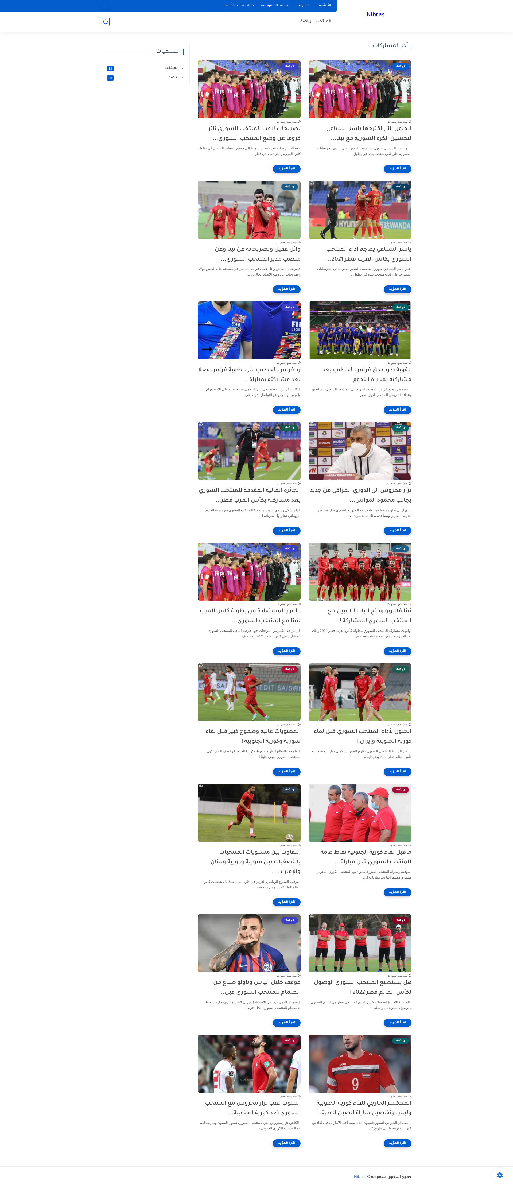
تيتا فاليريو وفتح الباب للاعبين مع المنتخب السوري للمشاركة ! (369, 616)
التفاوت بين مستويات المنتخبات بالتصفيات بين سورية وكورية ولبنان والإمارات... (256, 863)
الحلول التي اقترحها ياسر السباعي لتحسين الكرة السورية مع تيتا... (368, 134)
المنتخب (323, 21)
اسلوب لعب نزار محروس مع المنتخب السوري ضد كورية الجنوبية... (253, 1109)
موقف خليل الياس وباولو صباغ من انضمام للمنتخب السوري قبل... (257, 988)
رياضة (306, 21)
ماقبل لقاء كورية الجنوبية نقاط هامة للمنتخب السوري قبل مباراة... (365, 858)
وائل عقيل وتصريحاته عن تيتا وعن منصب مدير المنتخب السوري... (258, 255)
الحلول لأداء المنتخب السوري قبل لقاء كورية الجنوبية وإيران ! (362, 737)
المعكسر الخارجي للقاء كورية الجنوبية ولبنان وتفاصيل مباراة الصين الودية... (363, 1109)
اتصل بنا (304, 6)
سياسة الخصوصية (276, 6)
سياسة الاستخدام (240, 6)
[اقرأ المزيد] (397, 169)
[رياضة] (105, 6)
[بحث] (106, 22)
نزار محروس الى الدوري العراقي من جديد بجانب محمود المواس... (360, 496)
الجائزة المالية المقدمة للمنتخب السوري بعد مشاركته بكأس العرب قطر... (250, 496)
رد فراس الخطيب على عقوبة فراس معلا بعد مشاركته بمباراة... (249, 375)
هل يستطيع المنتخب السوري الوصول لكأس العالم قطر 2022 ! (362, 988)
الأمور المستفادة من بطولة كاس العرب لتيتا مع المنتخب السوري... (250, 616)
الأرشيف (324, 6)
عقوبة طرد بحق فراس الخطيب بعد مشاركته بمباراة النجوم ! (366, 375)
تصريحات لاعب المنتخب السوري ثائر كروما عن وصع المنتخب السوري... (254, 134)
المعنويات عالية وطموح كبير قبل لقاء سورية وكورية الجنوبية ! (253, 737)
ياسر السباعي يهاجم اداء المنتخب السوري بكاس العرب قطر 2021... (368, 255)
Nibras (375, 15)
